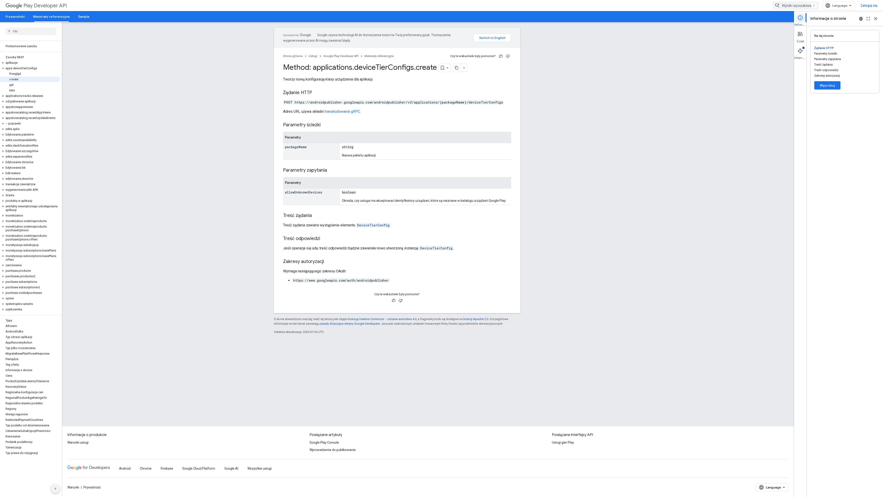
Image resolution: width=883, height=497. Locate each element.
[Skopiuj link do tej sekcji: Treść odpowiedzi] (324, 239)
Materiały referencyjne (51, 16)
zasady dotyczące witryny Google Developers (349, 323)
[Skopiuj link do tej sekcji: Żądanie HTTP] (316, 93)
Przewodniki (15, 16)
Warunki (73, 487)
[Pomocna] (500, 56)
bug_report (861, 18)
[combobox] (796, 5)
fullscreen (868, 18)
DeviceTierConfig (373, 225)
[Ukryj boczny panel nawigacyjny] (55, 488)
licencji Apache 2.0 (475, 319)
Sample (83, 16)
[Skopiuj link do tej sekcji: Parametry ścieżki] (325, 125)
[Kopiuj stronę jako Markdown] (457, 68)
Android (125, 468)
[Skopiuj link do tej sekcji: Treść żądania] (316, 216)
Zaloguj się (868, 5)
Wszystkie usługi (259, 468)
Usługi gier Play (563, 442)
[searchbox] (31, 31)
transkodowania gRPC (342, 111)
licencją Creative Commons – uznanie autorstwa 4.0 (382, 319)
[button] (30, 63)
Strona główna (293, 56)
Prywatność (92, 487)
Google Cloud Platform (198, 468)
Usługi (313, 56)
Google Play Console (324, 442)
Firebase (167, 468)
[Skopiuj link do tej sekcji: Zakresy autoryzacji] (328, 262)
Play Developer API (45, 6)
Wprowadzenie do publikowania (332, 450)
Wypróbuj (827, 85)
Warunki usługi (78, 442)
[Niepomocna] (507, 56)
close (875, 18)
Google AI (231, 468)
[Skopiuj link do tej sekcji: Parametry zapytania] (331, 170)
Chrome (146, 468)
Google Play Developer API (340, 56)
